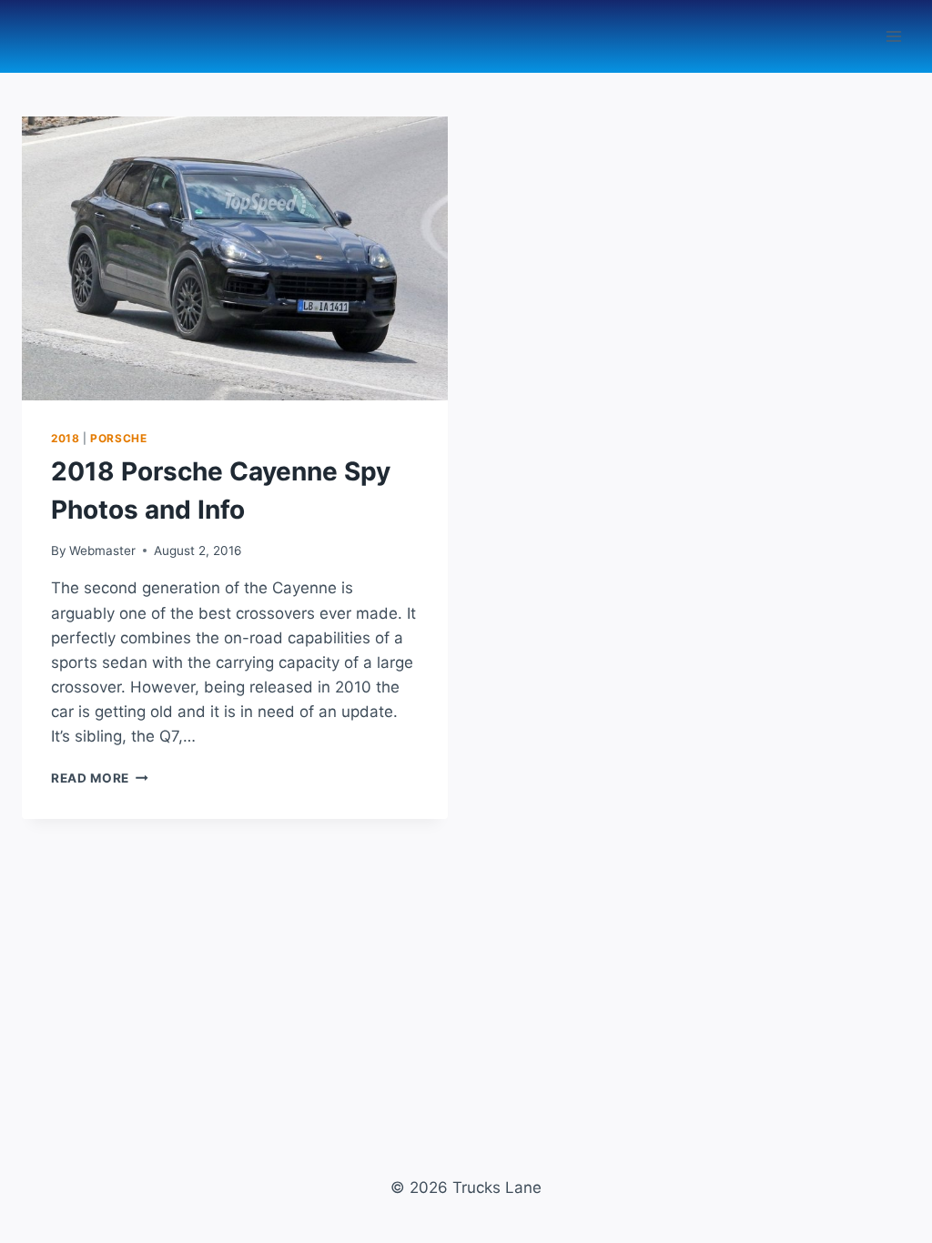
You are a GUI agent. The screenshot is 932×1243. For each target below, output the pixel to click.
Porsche (118, 438)
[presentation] (235, 258)
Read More (99, 778)
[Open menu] (893, 36)
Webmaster (102, 550)
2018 (65, 438)
